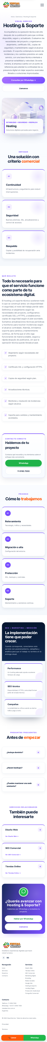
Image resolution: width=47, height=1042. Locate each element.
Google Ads (28, 983)
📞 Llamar (12, 1038)
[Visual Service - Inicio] (11, 5)
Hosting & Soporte (31, 986)
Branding (28, 978)
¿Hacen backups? (14, 768)
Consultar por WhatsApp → (23, 80)
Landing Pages (29, 988)
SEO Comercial (30, 973)
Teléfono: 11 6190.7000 (9, 1003)
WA (8, 957)
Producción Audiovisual (32, 991)
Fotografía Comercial (32, 993)
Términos (5, 1029)
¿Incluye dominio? (15, 752)
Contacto (5, 975)
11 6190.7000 (23, 471)
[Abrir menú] (42, 5)
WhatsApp (23, 463)
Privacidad (5, 1024)
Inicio (13, 17)
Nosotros (5, 973)
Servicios (19, 17)
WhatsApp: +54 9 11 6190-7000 (12, 1005)
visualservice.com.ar (8, 1008)
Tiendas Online (29, 970)
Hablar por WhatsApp (23, 919)
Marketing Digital (30, 975)
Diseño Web (29, 968)
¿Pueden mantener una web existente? (19, 784)
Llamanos (23, 88)
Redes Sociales (30, 980)
